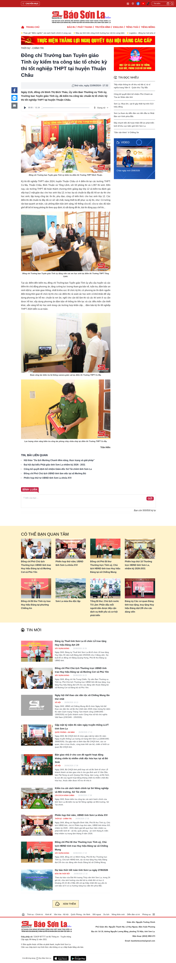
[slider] (65, 107)
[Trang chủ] (23, 914)
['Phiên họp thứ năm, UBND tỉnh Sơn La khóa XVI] (37, 825)
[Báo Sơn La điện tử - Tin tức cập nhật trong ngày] (81, 17)
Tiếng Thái (132, 27)
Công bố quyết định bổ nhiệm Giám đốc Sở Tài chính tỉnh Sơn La (58, 469)
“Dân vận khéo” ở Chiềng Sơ (126, 132)
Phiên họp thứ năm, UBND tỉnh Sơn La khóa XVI (69, 563)
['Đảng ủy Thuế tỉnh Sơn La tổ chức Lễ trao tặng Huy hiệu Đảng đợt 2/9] (37, 651)
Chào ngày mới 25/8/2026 (128, 170)
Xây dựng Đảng (62, 648)
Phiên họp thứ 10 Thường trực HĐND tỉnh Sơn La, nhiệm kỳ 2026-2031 (138, 565)
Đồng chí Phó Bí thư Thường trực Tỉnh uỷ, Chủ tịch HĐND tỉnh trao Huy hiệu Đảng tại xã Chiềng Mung (105, 566)
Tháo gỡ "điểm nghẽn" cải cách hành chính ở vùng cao (47, 33)
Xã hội (58, 702)
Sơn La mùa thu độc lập (68, 601)
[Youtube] (143, 3)
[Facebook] (138, 3)
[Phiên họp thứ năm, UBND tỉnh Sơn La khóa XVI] (71, 549)
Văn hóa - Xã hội (61, 914)
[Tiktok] (148, 3)
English (118, 27)
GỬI (150, 498)
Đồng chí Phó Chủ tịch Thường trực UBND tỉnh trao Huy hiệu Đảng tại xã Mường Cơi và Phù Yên (36, 566)
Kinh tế (48, 914)
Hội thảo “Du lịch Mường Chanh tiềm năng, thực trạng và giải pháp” (59, 460)
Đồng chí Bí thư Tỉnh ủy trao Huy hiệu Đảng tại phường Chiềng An (36, 604)
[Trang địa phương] (132, 3)
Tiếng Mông (148, 27)
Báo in (71, 27)
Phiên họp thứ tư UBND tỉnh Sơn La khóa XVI (47, 478)
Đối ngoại (97, 914)
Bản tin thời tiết (62, 874)
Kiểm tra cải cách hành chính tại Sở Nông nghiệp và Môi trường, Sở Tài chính (81, 790)
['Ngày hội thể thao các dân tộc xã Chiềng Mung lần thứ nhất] (37, 705)
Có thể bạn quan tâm (45, 534)
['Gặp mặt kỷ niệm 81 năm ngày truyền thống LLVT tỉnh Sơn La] (37, 734)
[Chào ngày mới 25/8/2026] (135, 156)
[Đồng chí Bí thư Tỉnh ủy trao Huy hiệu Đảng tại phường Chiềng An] (36, 588)
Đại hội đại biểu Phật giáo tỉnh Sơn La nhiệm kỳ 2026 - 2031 (54, 465)
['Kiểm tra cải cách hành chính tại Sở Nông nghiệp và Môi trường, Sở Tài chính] (37, 798)
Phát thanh (85, 27)
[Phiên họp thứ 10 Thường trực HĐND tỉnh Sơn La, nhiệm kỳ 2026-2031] (140, 549)
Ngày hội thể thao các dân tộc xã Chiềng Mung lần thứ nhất (82, 697)
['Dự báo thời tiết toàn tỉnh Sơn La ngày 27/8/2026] (37, 880)
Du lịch (106, 914)
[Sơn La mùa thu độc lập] (71, 588)
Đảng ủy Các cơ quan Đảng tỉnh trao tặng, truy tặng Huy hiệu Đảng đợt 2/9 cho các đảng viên (139, 606)
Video (125, 142)
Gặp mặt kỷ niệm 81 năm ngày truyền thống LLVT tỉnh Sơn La (82, 727)
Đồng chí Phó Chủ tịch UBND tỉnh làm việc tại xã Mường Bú (55, 473)
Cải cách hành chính (65, 795)
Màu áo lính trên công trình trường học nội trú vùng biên (100, 33)
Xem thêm (69, 903)
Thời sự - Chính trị (32, 48)
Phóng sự (146, 914)
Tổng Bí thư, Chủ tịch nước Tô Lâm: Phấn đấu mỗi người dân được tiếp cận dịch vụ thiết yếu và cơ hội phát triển (104, 608)
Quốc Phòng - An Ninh (65, 732)
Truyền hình (102, 27)
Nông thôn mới (118, 914)
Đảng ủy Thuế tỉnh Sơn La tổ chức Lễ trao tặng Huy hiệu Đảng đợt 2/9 (80, 643)
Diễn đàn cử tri (133, 914)
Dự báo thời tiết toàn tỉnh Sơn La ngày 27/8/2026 (81, 870)
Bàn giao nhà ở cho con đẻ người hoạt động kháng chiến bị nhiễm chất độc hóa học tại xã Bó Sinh (81, 758)
